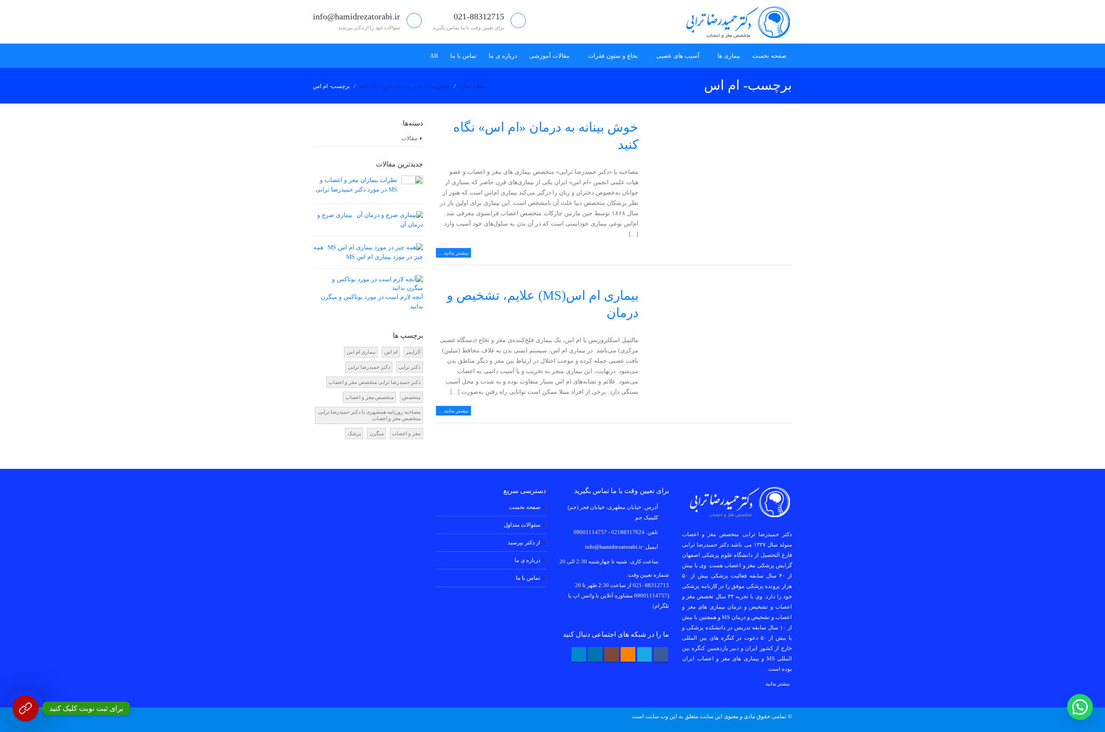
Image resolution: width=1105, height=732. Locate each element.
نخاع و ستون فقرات (613, 56)
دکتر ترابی (409, 367)
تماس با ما (463, 56)
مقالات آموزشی (549, 56)
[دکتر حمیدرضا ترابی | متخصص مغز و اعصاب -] (735, 22)
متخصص (411, 397)
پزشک (354, 433)
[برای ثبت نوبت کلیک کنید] (25, 708)
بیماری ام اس (361, 352)
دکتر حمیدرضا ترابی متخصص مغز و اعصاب (374, 382)
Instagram (611, 654)
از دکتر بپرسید (524, 543)
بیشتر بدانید (777, 684)
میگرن (376, 433)
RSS (628, 654)
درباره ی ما (503, 56)
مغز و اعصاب (406, 433)
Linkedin (595, 654)
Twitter (644, 654)
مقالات (409, 138)
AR (434, 56)
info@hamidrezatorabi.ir (613, 547)
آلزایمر (413, 352)
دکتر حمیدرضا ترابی (369, 367)
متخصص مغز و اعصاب (369, 397)
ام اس (391, 352)
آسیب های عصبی (677, 56)
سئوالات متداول (522, 525)
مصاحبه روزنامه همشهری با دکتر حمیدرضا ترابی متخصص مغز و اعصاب (369, 415)
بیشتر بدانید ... (453, 253)
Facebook (661, 654)
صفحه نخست (769, 56)
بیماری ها (728, 56)
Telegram (578, 654)
